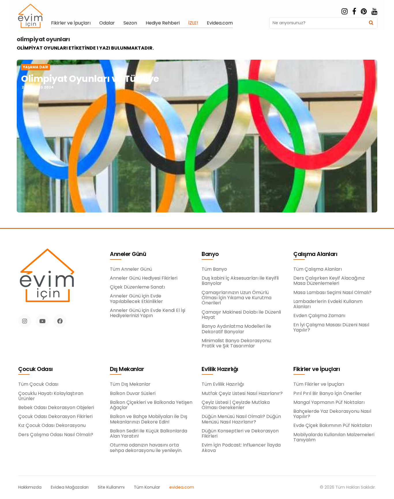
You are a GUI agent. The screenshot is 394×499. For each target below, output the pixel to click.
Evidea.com (220, 23)
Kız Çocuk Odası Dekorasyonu (52, 425)
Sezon (130, 23)
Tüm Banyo (214, 269)
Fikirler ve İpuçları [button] (316, 369)
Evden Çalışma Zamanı (319, 315)
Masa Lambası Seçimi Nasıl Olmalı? (332, 292)
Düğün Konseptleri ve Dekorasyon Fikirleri (240, 433)
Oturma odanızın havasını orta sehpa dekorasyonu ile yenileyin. (146, 447)
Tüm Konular (147, 487)
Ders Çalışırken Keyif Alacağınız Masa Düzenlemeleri (329, 281)
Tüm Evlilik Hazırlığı (223, 384)
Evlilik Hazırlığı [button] (220, 369)
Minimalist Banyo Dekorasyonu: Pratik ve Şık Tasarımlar (236, 343)
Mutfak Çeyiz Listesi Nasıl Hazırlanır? (242, 393)
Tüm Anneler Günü (131, 269)
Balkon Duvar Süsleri (132, 393)
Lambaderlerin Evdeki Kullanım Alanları (328, 304)
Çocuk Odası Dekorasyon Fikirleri (55, 416)
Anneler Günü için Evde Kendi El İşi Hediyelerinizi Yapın (147, 313)
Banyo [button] (210, 254)
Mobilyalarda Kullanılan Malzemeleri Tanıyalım (333, 437)
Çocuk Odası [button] (35, 369)
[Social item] (345, 11)
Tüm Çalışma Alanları (317, 269)
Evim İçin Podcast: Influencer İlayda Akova (241, 447)
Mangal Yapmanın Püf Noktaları (329, 402)
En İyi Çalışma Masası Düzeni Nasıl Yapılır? (331, 327)
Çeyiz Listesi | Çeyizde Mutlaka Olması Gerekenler (236, 405)
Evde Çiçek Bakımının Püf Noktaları (332, 425)
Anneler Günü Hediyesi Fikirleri (143, 278)
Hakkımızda (30, 487)
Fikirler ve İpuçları (71, 23)
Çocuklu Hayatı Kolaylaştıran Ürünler (50, 396)
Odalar (107, 23)
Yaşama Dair (35, 67)
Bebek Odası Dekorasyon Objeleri (56, 407)
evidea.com (181, 487)
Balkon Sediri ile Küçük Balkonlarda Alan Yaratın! (148, 433)
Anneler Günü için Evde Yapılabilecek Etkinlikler (136, 298)
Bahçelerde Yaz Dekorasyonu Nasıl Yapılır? (332, 414)
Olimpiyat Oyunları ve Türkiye (90, 78)
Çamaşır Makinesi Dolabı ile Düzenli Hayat (241, 315)
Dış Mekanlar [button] (127, 369)
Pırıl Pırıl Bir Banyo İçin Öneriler (327, 393)
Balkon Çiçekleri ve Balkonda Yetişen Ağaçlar (151, 405)
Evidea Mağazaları (70, 487)
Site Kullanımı (111, 487)
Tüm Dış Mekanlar (130, 384)
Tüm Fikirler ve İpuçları (318, 384)
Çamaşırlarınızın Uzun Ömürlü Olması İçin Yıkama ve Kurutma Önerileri (236, 298)
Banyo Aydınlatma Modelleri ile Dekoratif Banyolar (236, 329)
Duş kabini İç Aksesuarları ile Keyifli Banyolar (240, 281)
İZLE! (193, 23)
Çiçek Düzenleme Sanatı (137, 287)
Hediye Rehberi (163, 23)
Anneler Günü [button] (128, 254)
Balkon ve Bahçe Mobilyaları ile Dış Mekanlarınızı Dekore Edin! (148, 419)
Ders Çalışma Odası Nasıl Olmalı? (55, 434)
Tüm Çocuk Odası (38, 384)
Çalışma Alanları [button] (315, 254)
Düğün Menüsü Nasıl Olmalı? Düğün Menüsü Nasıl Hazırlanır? (241, 419)
